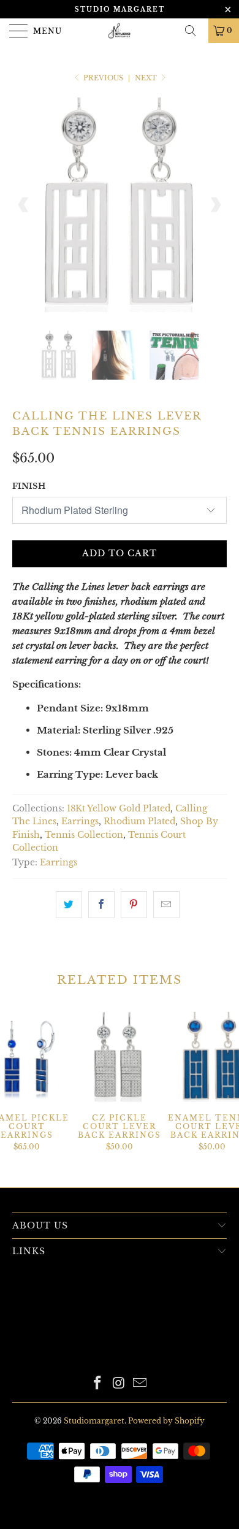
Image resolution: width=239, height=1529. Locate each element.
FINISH (28, 486)
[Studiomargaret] (120, 30)
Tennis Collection (84, 835)
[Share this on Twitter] (69, 904)
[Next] (215, 205)
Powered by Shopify (166, 1420)
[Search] (195, 30)
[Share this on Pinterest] (134, 904)
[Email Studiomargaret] (140, 1384)
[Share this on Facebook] (101, 904)
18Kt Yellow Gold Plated (118, 808)
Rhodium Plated (139, 821)
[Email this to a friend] (166, 904)
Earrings (80, 821)
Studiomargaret (94, 1420)
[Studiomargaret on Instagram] (119, 1384)
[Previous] (24, 205)
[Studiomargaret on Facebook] (97, 1384)
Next (147, 78)
